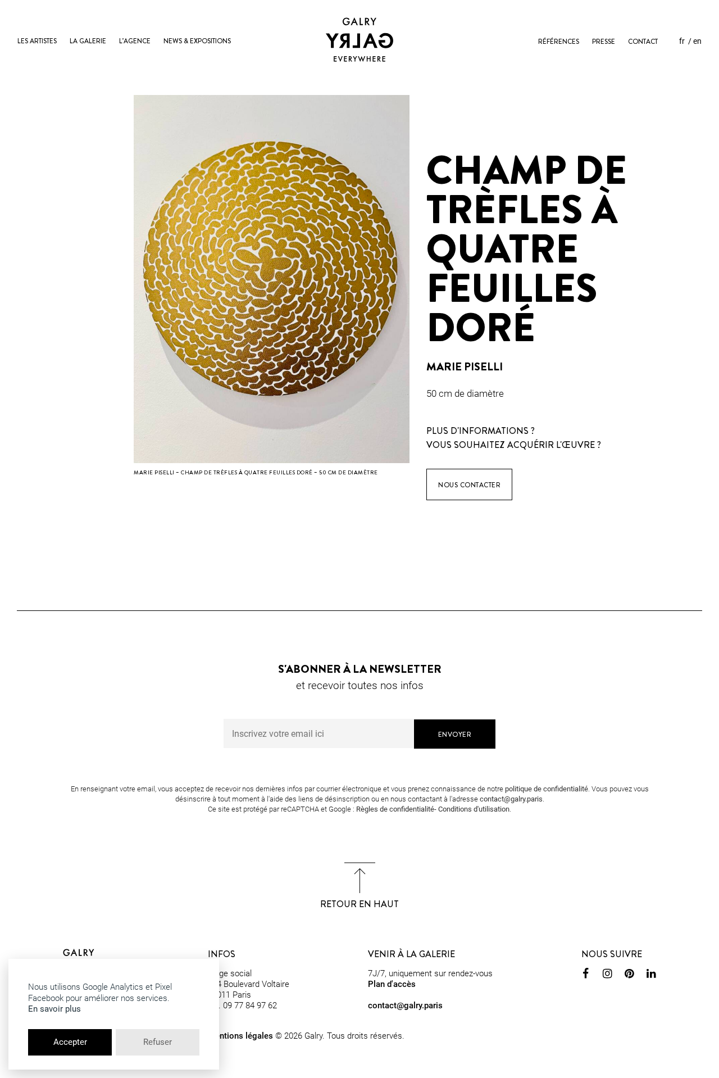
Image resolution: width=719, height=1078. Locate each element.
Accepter (70, 1042)
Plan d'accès (392, 984)
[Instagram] (607, 975)
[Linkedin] (651, 975)
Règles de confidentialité (395, 809)
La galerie (88, 41)
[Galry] (359, 39)
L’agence (135, 41)
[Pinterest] (629, 975)
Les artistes (37, 41)
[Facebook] (586, 975)
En (697, 41)
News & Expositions (197, 41)
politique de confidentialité (546, 789)
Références (558, 42)
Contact (643, 42)
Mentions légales (240, 1036)
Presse (603, 42)
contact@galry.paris (511, 799)
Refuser (157, 1042)
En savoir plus (54, 1009)
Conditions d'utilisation (473, 809)
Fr (682, 41)
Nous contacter (469, 485)
